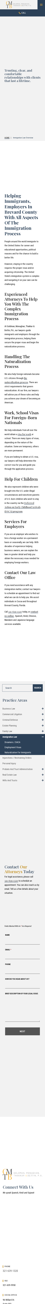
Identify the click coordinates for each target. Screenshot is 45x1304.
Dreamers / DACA (12, 742)
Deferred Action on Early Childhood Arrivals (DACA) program (22, 507)
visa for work (24, 434)
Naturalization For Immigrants (18, 752)
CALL (23, 12)
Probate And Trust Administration (17, 769)
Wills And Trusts (9, 780)
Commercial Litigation (12, 714)
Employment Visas (13, 747)
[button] (41, 5)
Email (8, 950)
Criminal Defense (10, 720)
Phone (8, 964)
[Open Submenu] (42, 708)
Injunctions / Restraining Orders (17, 757)
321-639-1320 (15, 611)
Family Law (7, 731)
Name (7, 935)
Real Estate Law (9, 774)
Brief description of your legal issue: (21, 994)
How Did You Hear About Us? (17, 979)
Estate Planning (9, 725)
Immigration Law (9, 737)
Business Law (8, 708)
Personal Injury (9, 763)
